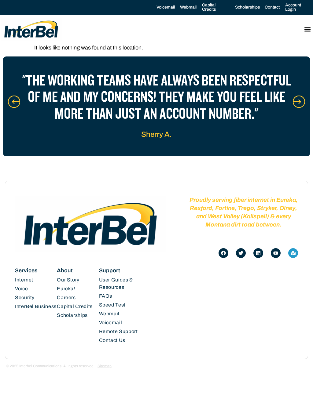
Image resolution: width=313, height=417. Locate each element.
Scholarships (247, 7)
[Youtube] (276, 253)
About (65, 270)
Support (109, 270)
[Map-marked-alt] (293, 253)
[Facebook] (223, 253)
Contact (272, 7)
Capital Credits (209, 7)
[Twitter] (241, 253)
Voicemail (165, 7)
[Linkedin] (258, 253)
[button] (307, 29)
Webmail (188, 7)
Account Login (293, 7)
